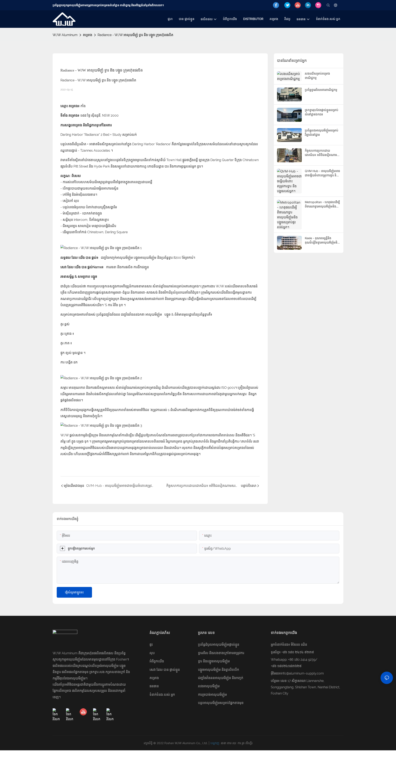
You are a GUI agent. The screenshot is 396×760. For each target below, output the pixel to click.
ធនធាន (154, 686)
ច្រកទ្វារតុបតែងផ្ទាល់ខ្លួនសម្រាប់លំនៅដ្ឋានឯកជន (321, 112)
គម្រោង (87, 35)
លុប (152, 653)
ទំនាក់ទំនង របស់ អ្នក (162, 695)
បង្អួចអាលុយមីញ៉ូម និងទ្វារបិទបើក (218, 670)
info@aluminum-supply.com (302, 673)
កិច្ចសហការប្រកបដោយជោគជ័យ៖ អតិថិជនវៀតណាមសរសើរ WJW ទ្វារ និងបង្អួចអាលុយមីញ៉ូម (321, 153)
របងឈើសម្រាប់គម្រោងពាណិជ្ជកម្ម (317, 76)
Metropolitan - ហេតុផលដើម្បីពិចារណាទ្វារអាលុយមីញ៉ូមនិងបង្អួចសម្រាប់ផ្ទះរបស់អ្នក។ (322, 204)
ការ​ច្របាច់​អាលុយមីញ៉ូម (212, 695)
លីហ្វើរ (248, 743)
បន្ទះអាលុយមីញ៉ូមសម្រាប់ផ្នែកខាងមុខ (221, 703)
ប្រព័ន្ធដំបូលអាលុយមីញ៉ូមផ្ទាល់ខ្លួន (218, 644)
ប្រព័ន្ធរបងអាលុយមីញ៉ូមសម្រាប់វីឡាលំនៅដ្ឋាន (321, 132)
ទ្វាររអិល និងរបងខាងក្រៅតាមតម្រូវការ (221, 653)
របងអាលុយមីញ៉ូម (209, 686)
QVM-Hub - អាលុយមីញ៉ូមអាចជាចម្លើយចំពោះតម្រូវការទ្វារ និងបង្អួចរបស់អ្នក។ (322, 173)
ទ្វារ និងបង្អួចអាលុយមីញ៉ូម (214, 661)
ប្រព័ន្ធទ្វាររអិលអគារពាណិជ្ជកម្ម (321, 89)
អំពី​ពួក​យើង (157, 661)
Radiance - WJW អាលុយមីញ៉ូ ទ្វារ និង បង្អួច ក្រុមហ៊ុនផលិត (135, 35)
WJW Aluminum (65, 35)
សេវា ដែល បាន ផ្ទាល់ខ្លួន (165, 670)
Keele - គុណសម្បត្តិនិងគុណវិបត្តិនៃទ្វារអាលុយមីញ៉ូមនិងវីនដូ (322, 240)
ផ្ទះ (151, 644)
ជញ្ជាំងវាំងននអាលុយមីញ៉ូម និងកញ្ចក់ (220, 678)
